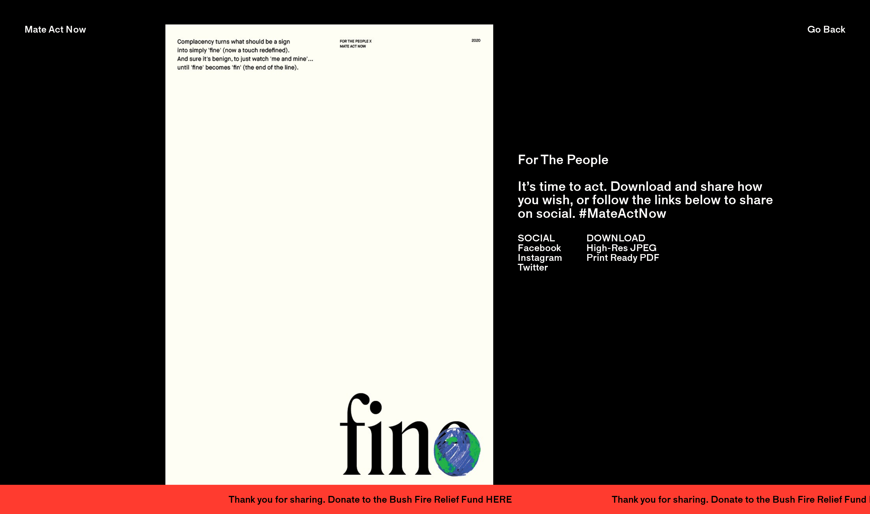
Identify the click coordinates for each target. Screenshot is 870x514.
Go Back (826, 29)
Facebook (539, 248)
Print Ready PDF (623, 257)
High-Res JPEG (621, 248)
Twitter (533, 267)
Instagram (540, 257)
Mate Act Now (55, 29)
